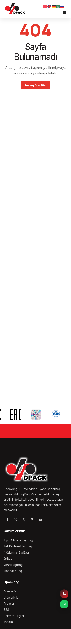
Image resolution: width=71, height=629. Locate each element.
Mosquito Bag (13, 571)
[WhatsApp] (64, 604)
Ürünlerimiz (11, 597)
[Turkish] (45, 6)
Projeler (9, 604)
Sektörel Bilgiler (14, 616)
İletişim (8, 622)
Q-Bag (8, 558)
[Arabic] (58, 6)
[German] (54, 6)
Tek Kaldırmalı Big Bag (18, 546)
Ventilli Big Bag (13, 565)
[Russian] (62, 6)
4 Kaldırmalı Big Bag (16, 552)
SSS (6, 610)
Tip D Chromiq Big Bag (18, 540)
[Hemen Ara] (64, 593)
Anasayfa (10, 591)
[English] (49, 6)
